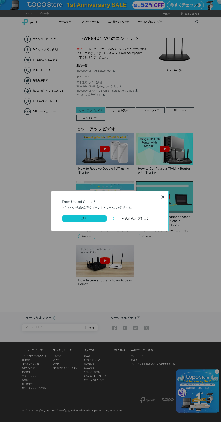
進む (84, 218)
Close (163, 197)
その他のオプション (136, 218)
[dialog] (110, 211)
